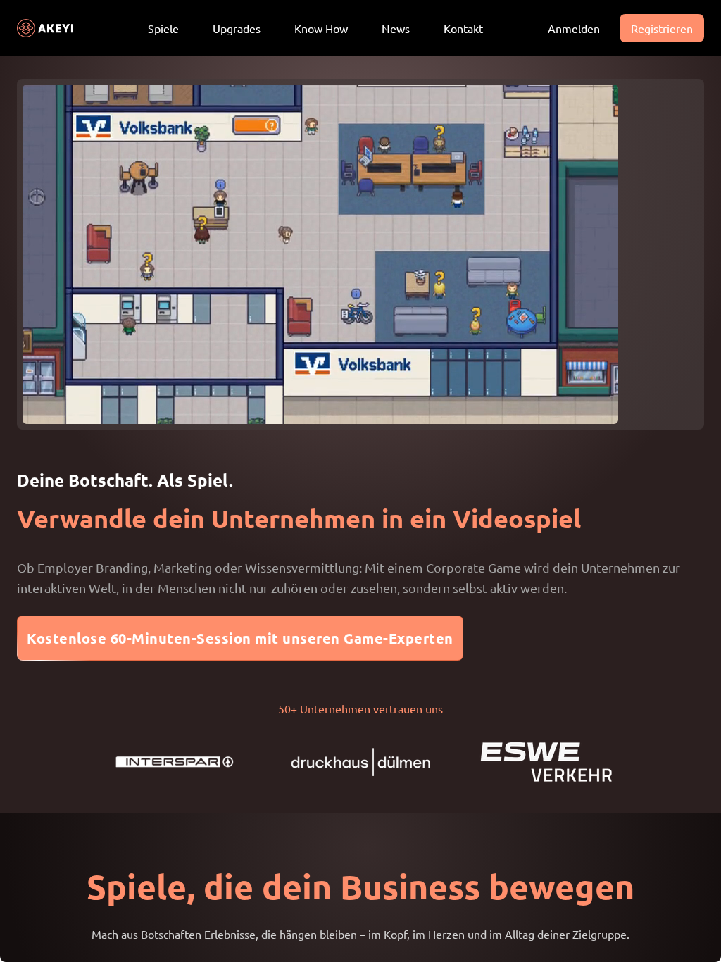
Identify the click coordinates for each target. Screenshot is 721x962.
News (396, 28)
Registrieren (662, 28)
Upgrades (237, 28)
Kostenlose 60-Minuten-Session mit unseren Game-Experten (240, 638)
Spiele (163, 28)
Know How (321, 28)
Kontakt (463, 28)
